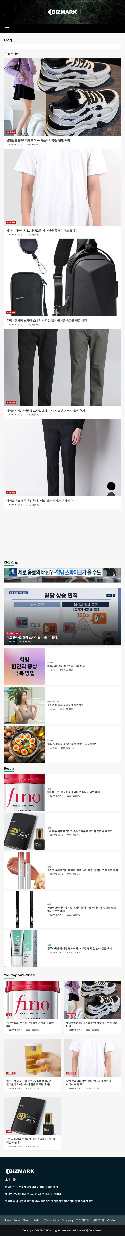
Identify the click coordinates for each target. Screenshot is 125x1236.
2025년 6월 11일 (66, 670)
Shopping (67, 1220)
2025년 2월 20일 (66, 709)
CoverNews (95, 1230)
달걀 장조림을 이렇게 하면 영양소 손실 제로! (71, 744)
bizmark (12, 642)
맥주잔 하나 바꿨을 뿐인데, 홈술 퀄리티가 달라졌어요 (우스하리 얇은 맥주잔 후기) (49, 1201)
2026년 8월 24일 (32, 415)
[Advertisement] (62, 533)
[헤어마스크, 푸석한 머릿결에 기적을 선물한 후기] (24, 792)
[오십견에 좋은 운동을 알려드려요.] (24, 705)
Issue (18, 633)
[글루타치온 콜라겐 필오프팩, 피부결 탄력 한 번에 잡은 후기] (24, 948)
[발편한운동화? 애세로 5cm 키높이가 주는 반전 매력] (62, 97)
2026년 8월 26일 (32, 325)
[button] (7, 28)
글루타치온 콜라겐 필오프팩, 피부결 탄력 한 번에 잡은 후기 (79, 948)
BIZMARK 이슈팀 (15, 144)
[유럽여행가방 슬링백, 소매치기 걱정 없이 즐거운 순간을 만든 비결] (62, 277)
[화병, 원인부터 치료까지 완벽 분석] (24, 666)
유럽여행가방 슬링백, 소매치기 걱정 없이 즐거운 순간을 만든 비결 (46, 320)
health (10, 633)
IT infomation (51, 1220)
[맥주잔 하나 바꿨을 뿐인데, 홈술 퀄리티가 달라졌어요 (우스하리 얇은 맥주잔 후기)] (32, 1058)
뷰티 (49, 789)
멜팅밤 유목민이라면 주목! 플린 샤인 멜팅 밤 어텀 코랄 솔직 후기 (82, 870)
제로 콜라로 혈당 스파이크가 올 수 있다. (32, 637)
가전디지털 (82, 1220)
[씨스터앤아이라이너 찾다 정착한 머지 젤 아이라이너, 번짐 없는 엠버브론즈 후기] (24, 909)
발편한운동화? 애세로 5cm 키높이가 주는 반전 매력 (38, 140)
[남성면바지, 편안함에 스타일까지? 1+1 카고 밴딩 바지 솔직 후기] (62, 367)
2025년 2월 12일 (67, 748)
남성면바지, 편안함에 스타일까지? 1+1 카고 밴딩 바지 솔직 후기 (45, 410)
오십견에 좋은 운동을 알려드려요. (65, 705)
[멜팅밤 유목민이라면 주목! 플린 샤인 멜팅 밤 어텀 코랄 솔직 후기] (24, 870)
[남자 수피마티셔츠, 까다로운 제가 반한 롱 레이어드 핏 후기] (62, 187)
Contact (112, 1220)
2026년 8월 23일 (32, 505)
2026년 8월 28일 (32, 145)
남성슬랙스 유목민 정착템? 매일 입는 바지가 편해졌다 (39, 500)
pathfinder (53, 748)
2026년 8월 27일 (32, 235)
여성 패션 (11, 132)
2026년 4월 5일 (25, 642)
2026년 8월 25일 (73, 915)
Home (7, 1220)
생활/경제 (98, 1220)
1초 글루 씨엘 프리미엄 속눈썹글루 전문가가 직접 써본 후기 (80, 831)
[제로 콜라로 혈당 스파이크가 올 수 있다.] (62, 606)
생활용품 (10, 1073)
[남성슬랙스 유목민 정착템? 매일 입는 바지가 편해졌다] (62, 457)
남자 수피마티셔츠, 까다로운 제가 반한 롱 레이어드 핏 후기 (42, 230)
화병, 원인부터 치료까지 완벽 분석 (66, 666)
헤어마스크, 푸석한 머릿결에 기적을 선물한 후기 (73, 792)
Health (36, 1220)
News (26, 1220)
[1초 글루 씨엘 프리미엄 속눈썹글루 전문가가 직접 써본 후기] (24, 831)
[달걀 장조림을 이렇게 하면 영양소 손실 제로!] (24, 744)
